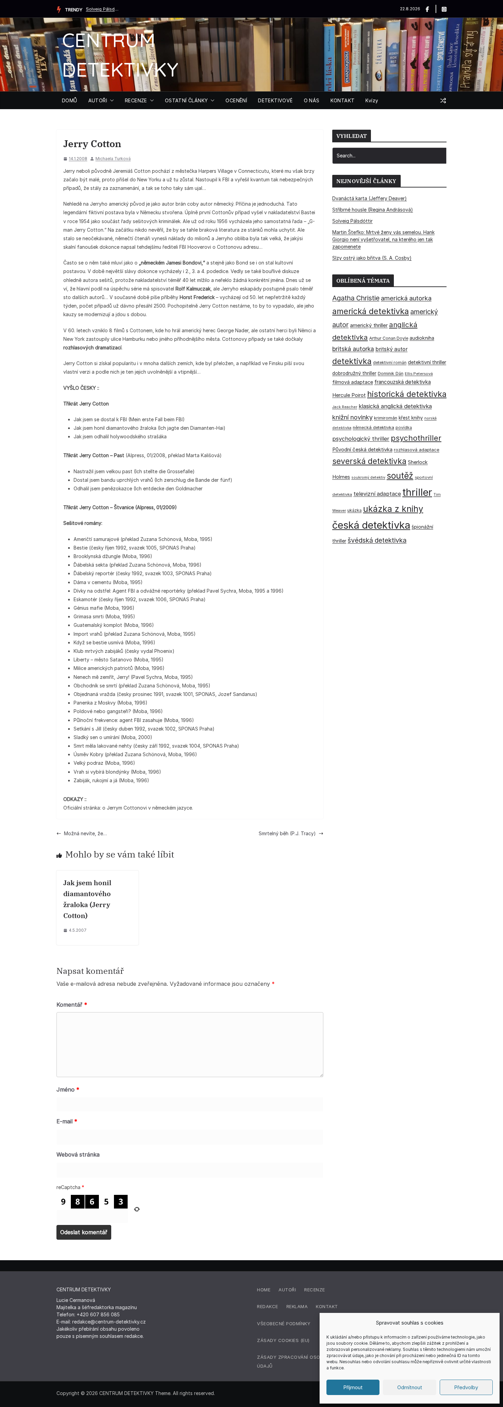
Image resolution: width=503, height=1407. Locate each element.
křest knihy (411, 418)
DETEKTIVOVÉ (275, 100)
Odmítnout (409, 1387)
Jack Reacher (344, 407)
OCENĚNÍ (236, 100)
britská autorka (353, 348)
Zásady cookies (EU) (283, 1340)
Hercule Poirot (349, 395)
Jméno (67, 1089)
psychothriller (416, 438)
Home (263, 1289)
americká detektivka (370, 311)
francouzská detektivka (402, 382)
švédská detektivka (377, 540)
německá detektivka (373, 427)
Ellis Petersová (419, 373)
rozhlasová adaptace (416, 449)
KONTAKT (343, 100)
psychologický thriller (360, 438)
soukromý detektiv (368, 477)
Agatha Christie (355, 298)
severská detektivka (369, 461)
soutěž (400, 475)
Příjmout (353, 1387)
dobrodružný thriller (354, 373)
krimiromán (385, 418)
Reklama (297, 1306)
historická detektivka (407, 394)
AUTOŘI (97, 100)
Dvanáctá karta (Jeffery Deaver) (369, 198)
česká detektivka (371, 525)
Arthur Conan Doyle (388, 338)
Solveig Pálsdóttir (103, 9)
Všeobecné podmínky (283, 1323)
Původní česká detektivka (362, 449)
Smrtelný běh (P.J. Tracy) (287, 833)
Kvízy (371, 100)
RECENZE (136, 100)
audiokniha (422, 338)
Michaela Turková (113, 158)
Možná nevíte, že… (85, 833)
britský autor (391, 349)
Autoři (287, 1289)
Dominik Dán (390, 373)
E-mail (66, 1121)
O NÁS (312, 100)
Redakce (267, 1306)
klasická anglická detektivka (395, 406)
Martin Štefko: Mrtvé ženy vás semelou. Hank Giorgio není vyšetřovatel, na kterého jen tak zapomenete (383, 239)
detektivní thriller (427, 362)
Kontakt (327, 1306)
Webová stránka (78, 1154)
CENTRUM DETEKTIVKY (126, 1393)
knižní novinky (352, 417)
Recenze (314, 1289)
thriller (417, 492)
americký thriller (369, 325)
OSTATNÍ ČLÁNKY (186, 100)
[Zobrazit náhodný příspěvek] (443, 100)
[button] (110, 100)
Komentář (71, 1004)
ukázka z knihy (393, 509)
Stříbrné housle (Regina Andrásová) (372, 209)
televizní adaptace (377, 494)
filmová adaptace (352, 382)
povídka (404, 427)
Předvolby (466, 1387)
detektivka (352, 361)
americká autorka (406, 298)
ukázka (354, 510)
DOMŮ (69, 100)
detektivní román (390, 362)
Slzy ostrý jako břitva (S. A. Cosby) (372, 258)
